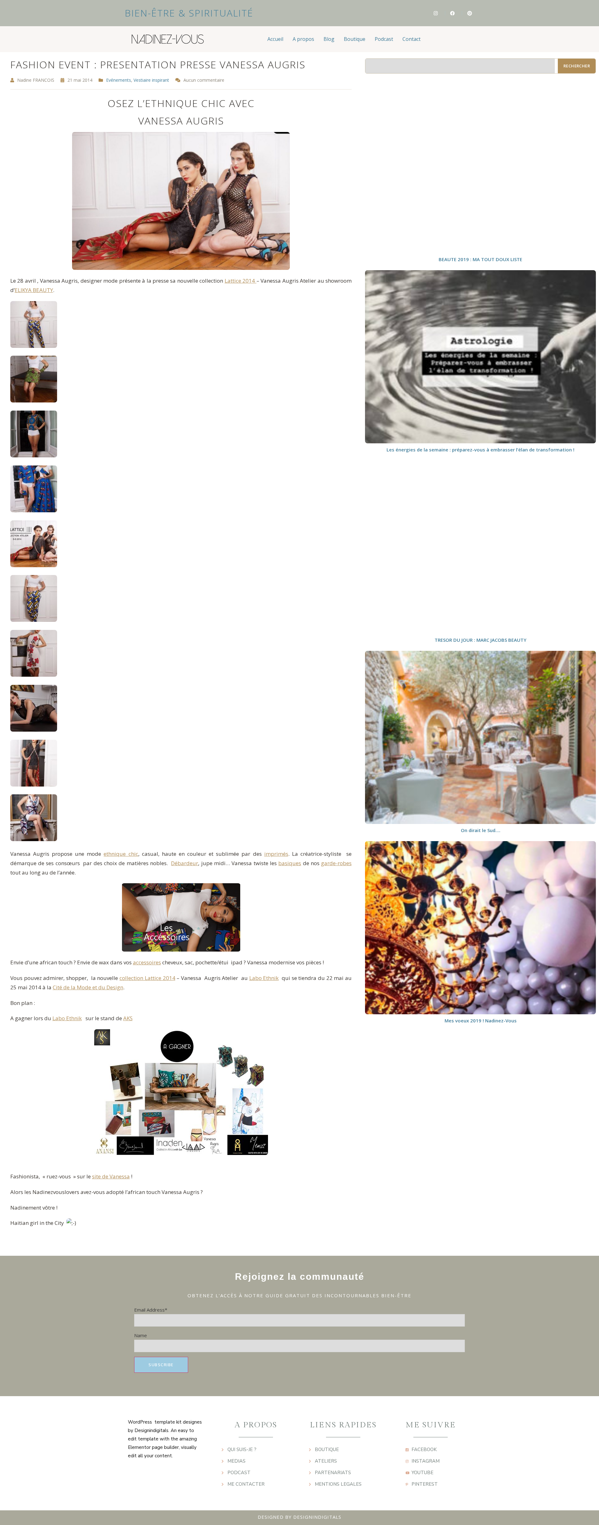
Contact (411, 39)
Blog (329, 39)
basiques (289, 863)
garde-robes (336, 863)
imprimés (276, 853)
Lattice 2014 (240, 280)
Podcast (384, 39)
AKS (128, 1018)
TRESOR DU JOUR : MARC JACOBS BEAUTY (480, 640)
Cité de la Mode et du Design (88, 987)
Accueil (275, 39)
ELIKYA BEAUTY (34, 290)
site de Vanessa (111, 1176)
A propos (303, 39)
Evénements (118, 80)
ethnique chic (121, 853)
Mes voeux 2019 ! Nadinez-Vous (481, 1020)
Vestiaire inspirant (151, 80)
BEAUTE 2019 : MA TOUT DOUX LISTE (480, 259)
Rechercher (576, 66)
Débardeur (184, 863)
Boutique (354, 39)
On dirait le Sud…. (480, 830)
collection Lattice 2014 (147, 978)
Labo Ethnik (264, 978)
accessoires (147, 962)
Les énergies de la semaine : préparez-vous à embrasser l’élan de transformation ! (480, 449)
